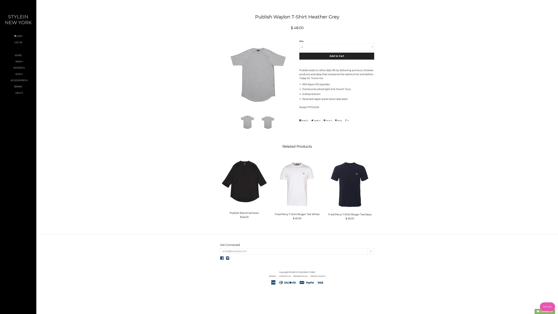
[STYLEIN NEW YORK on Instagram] (227, 258)
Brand (18, 86)
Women (18, 68)
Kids (18, 74)
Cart (19, 36)
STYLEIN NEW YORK (18, 19)
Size (301, 41)
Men (18, 61)
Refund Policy (300, 276)
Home (18, 55)
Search (272, 276)
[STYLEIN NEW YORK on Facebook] (222, 258)
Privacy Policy (318, 276)
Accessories (18, 80)
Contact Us (285, 276)
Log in (18, 42)
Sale (18, 93)
